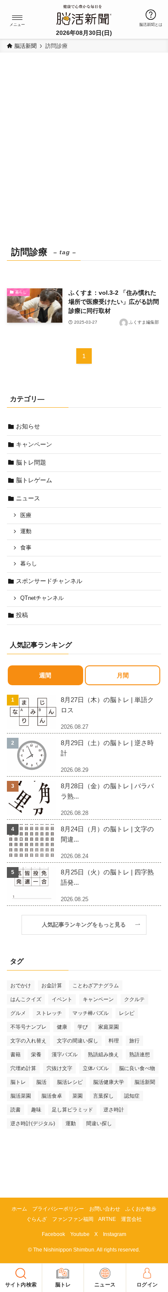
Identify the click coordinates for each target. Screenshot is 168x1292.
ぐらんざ (36, 1219)
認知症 (132, 1096)
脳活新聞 (144, 1082)
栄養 (36, 1055)
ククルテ (134, 999)
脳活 (41, 1082)
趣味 (36, 1110)
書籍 (15, 1055)
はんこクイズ (25, 999)
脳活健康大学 (108, 1082)
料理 (114, 1041)
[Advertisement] (84, 155)
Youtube (80, 1234)
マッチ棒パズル (90, 1013)
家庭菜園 (108, 1027)
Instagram (114, 1234)
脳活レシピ (70, 1082)
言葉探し (103, 1096)
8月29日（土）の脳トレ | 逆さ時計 (107, 748)
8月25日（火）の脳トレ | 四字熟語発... (107, 877)
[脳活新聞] (84, 14)
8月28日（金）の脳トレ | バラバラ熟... (107, 791)
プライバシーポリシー (58, 1208)
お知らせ (28, 426)
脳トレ (18, 1082)
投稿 (22, 615)
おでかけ (20, 986)
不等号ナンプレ (28, 1027)
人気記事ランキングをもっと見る (86, 925)
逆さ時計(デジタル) (32, 1123)
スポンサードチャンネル (49, 580)
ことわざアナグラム (95, 986)
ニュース (28, 498)
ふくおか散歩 (140, 1208)
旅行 (134, 1041)
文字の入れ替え (28, 1041)
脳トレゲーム (34, 480)
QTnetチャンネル (42, 598)
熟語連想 (139, 1055)
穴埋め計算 (23, 1068)
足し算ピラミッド (72, 1110)
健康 (62, 1027)
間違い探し (99, 1123)
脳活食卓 (51, 1096)
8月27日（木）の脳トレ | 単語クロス (107, 705)
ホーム (19, 1208)
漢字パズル (65, 1055)
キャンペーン (34, 444)
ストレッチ (49, 1013)
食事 (25, 548)
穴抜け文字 (59, 1068)
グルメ (18, 1013)
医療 (25, 515)
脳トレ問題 (31, 462)
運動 (25, 531)
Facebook (53, 1234)
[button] (17, 18)
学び (83, 1027)
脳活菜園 (20, 1096)
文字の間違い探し (77, 1041)
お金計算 (51, 986)
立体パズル (96, 1068)
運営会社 (131, 1219)
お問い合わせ (104, 1208)
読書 (15, 1110)
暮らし (28, 564)
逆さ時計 (113, 1110)
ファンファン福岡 (72, 1219)
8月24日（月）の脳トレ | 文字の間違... (107, 834)
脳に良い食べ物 (137, 1068)
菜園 (77, 1096)
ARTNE (107, 1219)
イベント (62, 999)
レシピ (126, 1013)
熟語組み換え (103, 1055)
